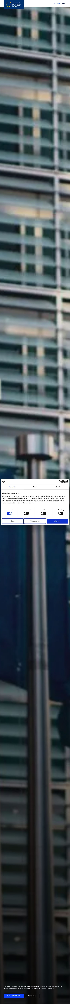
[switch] (26, 513)
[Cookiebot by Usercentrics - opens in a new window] (60, 481)
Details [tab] (35, 487)
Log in (58, 3)
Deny (12, 521)
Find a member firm (13, 996)
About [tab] (58, 487)
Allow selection (35, 521)
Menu (64, 3)
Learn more (32, 996)
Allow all (57, 521)
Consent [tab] (12, 487)
